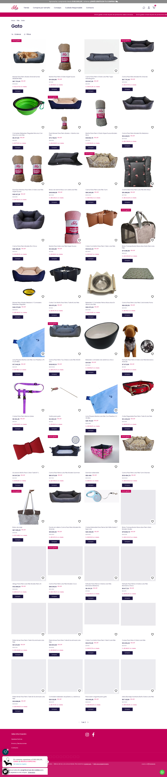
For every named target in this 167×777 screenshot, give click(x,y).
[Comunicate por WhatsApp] (162, 772)
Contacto (90, 8)
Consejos (57, 8)
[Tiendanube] (148, 764)
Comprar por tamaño (41, 8)
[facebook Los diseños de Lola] (93, 735)
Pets (18, 20)
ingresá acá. (87, 764)
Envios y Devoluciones (19, 743)
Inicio (13, 20)
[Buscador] (143, 8)
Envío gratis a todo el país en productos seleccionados (95, 15)
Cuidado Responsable (73, 8)
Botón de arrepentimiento (101, 764)
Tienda (26, 8)
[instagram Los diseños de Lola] (87, 735)
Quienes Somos (16, 739)
